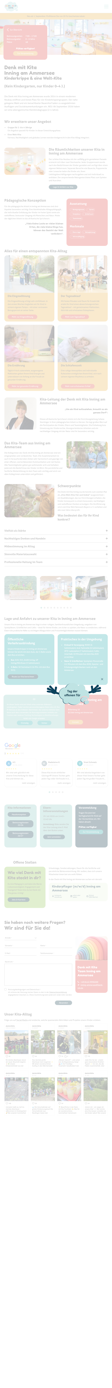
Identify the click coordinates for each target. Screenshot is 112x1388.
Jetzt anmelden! (72, 693)
